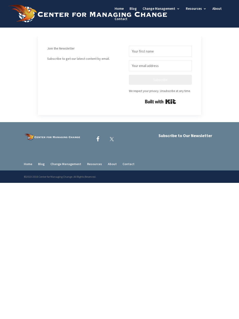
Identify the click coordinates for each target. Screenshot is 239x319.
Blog (133, 9)
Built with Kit (160, 101)
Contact (121, 19)
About (217, 9)
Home (119, 9)
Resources (194, 9)
